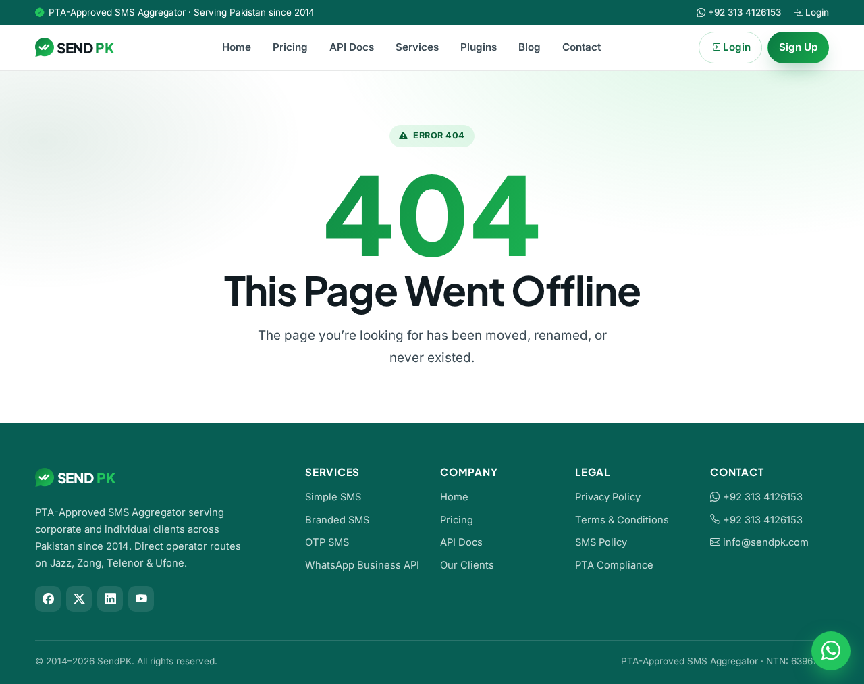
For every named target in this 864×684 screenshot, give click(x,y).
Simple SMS (333, 497)
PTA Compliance (614, 565)
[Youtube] (141, 599)
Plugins (478, 47)
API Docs (351, 47)
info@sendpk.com (766, 542)
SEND (85, 47)
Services (417, 47)
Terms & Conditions (622, 520)
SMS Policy (601, 542)
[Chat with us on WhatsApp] (830, 650)
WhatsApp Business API (362, 565)
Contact (581, 47)
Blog (529, 47)
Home (236, 47)
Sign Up (798, 47)
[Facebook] (48, 599)
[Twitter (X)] (79, 599)
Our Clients (467, 565)
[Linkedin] (110, 599)
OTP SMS (327, 542)
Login (816, 12)
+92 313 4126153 (761, 497)
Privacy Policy (608, 497)
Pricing (290, 47)
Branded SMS (337, 520)
